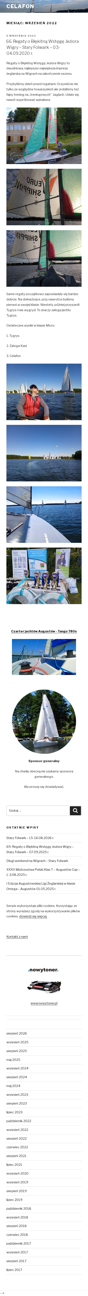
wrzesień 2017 (17, 1252)
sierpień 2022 (16, 1139)
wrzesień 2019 (17, 1182)
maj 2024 (13, 1086)
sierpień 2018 (16, 1226)
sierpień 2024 (16, 1077)
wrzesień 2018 (17, 1217)
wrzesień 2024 (17, 1068)
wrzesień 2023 (17, 1095)
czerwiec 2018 (17, 1235)
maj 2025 (13, 1060)
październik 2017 (18, 1243)
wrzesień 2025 (17, 1042)
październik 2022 (18, 1121)
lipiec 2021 (14, 1165)
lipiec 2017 (14, 1270)
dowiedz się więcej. (33, 916)
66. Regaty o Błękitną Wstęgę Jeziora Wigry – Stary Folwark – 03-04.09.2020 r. (42, 47)
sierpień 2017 (16, 1261)
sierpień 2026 (16, 1033)
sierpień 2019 (16, 1191)
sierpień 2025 (16, 1051)
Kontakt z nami (17, 937)
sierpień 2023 (16, 1103)
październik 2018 (18, 1209)
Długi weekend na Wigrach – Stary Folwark (37, 861)
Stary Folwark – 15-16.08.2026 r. (30, 838)
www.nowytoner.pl (44, 1003)
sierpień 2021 (16, 1156)
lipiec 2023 (14, 1112)
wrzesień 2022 (17, 1130)
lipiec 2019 (14, 1200)
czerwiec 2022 (17, 1147)
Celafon (20, 6)
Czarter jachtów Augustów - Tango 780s (44, 631)
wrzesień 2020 (17, 1173)
